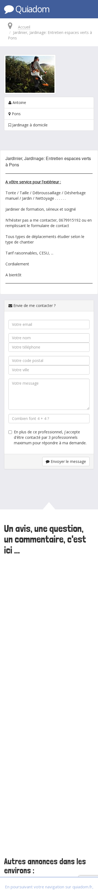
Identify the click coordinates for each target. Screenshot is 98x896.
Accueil (24, 27)
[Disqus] (49, 632)
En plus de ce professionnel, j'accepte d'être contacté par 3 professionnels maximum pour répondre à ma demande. (50, 437)
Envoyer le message (68, 461)
